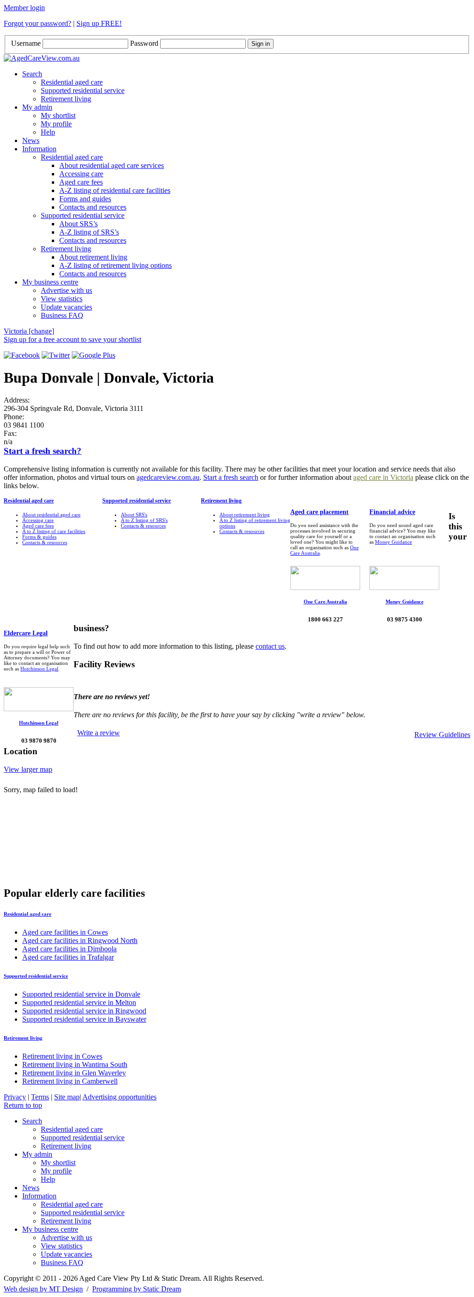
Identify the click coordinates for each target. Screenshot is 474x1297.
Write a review (98, 733)
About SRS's (134, 514)
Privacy (15, 1097)
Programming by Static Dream (136, 1289)
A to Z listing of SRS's (144, 520)
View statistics (61, 299)
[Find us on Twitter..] (56, 355)
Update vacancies (66, 307)
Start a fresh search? (42, 451)
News (30, 140)
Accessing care (81, 174)
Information (39, 149)
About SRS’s (78, 224)
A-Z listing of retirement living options (115, 265)
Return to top (23, 1105)
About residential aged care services (111, 165)
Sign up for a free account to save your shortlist (72, 339)
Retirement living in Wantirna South (74, 1064)
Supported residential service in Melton (79, 1002)
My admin (37, 107)
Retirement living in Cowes (62, 1056)
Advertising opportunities (119, 1097)
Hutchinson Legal (39, 668)
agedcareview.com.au (168, 477)
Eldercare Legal (26, 633)
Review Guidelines (442, 734)
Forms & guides (39, 537)
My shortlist (58, 115)
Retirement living (66, 99)
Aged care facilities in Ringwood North (79, 940)
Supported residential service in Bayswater (84, 1019)
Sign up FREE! (99, 23)
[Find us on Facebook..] (22, 355)
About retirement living (93, 257)
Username (26, 43)
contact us (270, 646)
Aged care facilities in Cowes (65, 932)
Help (48, 132)
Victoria (29, 331)
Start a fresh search (230, 477)
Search (32, 74)
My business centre (50, 282)
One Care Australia (325, 601)
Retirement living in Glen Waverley (74, 1073)
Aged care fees (81, 182)
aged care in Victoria (383, 477)
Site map (67, 1097)
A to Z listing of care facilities (53, 531)
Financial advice (392, 512)
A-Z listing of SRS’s (89, 232)
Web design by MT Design (43, 1289)
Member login (24, 8)
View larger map (28, 769)
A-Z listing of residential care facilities (114, 190)
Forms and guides (85, 199)
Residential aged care (72, 82)
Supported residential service (83, 90)
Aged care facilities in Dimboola (69, 949)
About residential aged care (51, 514)
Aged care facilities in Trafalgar (68, 957)
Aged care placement (319, 512)
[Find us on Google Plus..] (93, 355)
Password (144, 43)
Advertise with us (66, 290)
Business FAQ (62, 315)
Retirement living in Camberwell (70, 1081)
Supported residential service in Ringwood (84, 1011)
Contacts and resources (92, 207)
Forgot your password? (37, 23)
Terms (40, 1097)
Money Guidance (393, 542)
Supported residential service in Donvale (81, 994)
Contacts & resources (44, 542)
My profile (56, 124)
